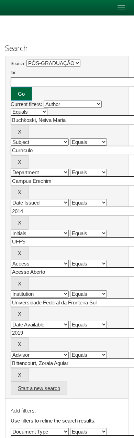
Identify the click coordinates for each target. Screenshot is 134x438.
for (13, 72)
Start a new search (39, 388)
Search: (18, 63)
